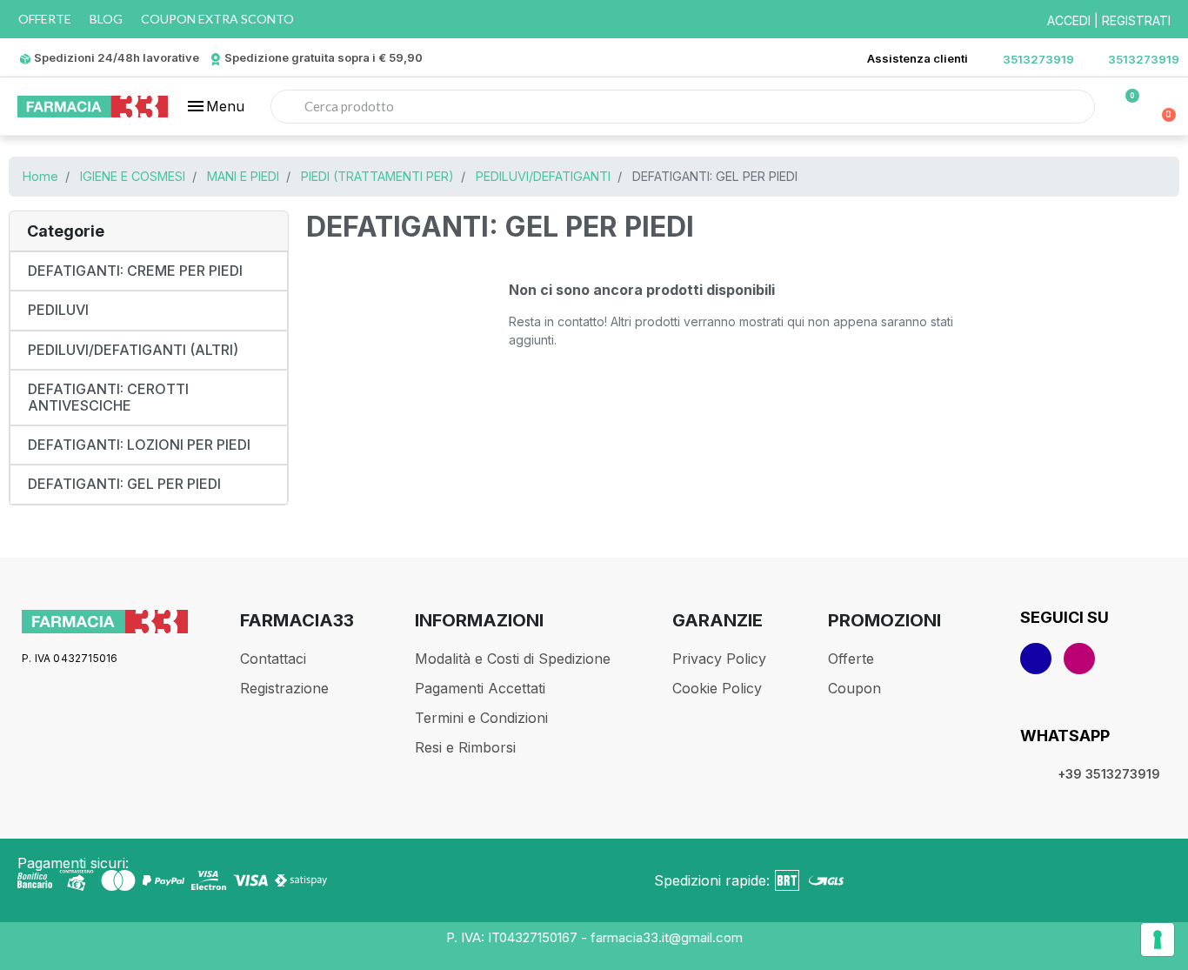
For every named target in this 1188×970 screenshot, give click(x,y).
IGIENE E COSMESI (132, 176)
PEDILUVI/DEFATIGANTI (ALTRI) (133, 349)
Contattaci (273, 658)
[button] (214, 106)
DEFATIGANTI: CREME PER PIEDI (135, 270)
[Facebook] (1035, 658)
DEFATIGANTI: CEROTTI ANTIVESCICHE (108, 397)
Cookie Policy (717, 688)
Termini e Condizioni (481, 717)
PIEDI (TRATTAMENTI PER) (377, 176)
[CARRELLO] (1161, 106)
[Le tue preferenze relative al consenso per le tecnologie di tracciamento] (1157, 939)
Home (40, 176)
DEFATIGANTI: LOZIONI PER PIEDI (139, 444)
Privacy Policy (719, 658)
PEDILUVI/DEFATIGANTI (543, 176)
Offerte (851, 658)
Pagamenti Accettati (480, 688)
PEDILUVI (58, 309)
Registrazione (284, 688)
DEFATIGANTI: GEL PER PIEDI (124, 483)
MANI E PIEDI (243, 176)
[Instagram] (1079, 658)
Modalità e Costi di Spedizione (513, 658)
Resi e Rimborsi (465, 747)
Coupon (854, 688)
